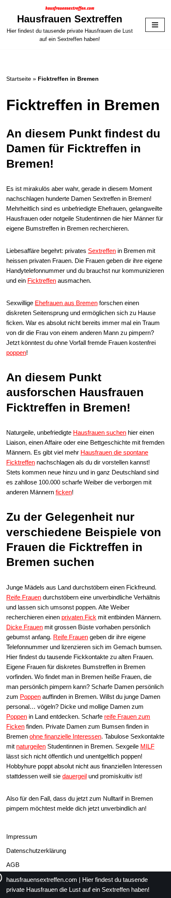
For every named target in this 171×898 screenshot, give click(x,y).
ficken (64, 492)
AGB (13, 864)
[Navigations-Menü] (155, 25)
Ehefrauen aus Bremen (66, 302)
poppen (16, 352)
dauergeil (74, 776)
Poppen (30, 696)
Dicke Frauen (24, 627)
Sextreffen (102, 250)
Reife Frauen (23, 597)
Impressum (21, 836)
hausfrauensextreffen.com (41, 879)
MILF (147, 746)
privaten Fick (78, 617)
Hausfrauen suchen (99, 432)
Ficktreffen (41, 280)
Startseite (18, 78)
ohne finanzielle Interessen (65, 736)
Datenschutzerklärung (36, 850)
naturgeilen (31, 746)
